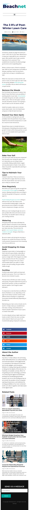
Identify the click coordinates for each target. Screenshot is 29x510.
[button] (14, 14)
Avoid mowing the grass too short (11, 199)
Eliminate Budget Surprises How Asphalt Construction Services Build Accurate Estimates (14, 436)
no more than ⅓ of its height (9, 190)
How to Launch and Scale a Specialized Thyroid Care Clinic (12, 409)
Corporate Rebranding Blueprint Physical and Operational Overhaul (13, 465)
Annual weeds (21, 96)
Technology (14, 21)
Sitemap (14, 503)
